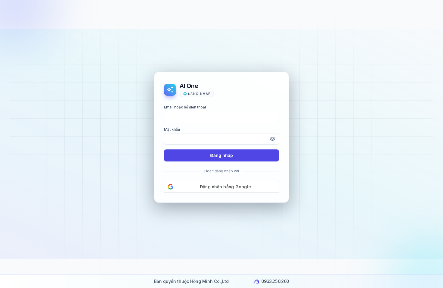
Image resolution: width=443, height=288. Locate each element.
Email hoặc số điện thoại (185, 107)
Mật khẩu (172, 129)
